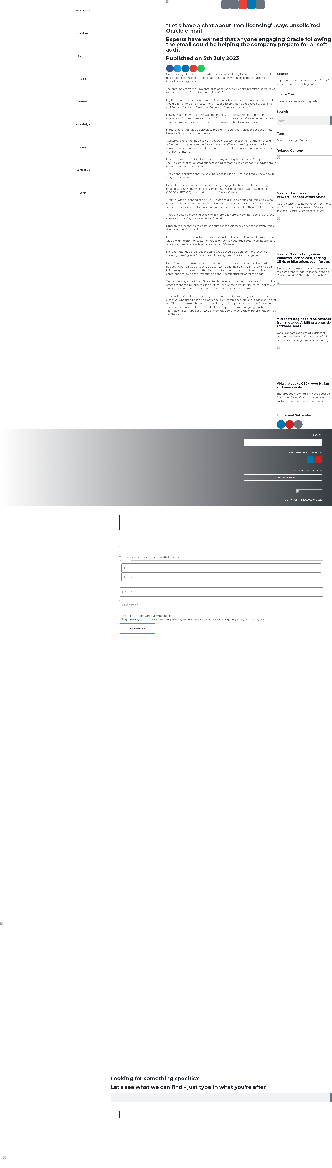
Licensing (291, 140)
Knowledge (83, 124)
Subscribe (137, 628)
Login (83, 192)
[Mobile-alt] (234, 4)
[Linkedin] (251, 4)
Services (83, 33)
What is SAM (83, 10)
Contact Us (83, 170)
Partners (83, 56)
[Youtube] (289, 424)
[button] (170, 68)
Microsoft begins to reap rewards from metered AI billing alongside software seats (304, 322)
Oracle (303, 140)
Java (280, 140)
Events (83, 101)
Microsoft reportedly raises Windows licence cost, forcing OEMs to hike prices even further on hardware (303, 259)
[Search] (225, 4)
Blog (83, 78)
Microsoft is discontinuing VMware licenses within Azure (301, 195)
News (83, 147)
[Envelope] (243, 4)
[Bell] (260, 4)
